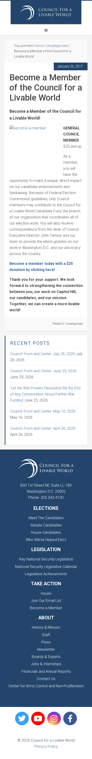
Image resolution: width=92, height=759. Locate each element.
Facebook (70, 718)
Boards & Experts (46, 656)
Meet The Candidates (46, 518)
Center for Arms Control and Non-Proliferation (46, 686)
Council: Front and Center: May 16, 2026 (42, 411)
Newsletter (46, 649)
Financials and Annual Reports (46, 671)
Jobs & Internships (46, 664)
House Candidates (46, 532)
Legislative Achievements (46, 574)
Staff (46, 635)
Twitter (22, 718)
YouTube (38, 718)
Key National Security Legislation (46, 559)
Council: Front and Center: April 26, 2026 (42, 428)
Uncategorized (74, 323)
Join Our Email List (46, 600)
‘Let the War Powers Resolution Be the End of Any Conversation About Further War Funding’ (45, 394)
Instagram (54, 718)
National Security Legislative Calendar (46, 566)
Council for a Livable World (46, 12)
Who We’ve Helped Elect (46, 539)
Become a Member (46, 608)
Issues (46, 593)
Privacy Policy (46, 746)
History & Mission (46, 627)
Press (46, 642)
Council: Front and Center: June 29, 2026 (43, 371)
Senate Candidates (46, 525)
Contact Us (46, 678)
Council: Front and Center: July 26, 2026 (42, 354)
